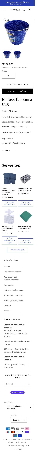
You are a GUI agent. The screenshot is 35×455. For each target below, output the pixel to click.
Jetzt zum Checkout (17, 91)
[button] (4, 10)
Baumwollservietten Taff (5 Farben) (25, 189)
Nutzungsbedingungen (14, 290)
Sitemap (7, 306)
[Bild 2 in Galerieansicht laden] (17, 54)
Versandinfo (9, 285)
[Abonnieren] (28, 384)
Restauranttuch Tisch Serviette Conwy (7, 228)
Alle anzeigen (17, 250)
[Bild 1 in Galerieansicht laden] (7, 54)
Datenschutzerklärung (16, 446)
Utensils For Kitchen (16, 439)
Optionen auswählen (9, 203)
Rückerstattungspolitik (13, 295)
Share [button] (7, 150)
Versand (4, 67)
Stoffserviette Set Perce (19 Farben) (24, 227)
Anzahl (4, 71)
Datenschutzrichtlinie (13, 272)
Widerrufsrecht (21, 442)
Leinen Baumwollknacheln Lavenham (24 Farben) (9, 191)
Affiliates (8, 311)
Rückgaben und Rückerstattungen (11, 278)
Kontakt (7, 267)
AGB (27, 446)
